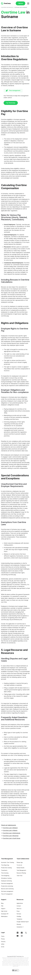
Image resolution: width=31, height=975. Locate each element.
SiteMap (19, 916)
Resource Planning (21, 873)
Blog (2, 903)
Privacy (3, 939)
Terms (2, 936)
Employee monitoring (6, 881)
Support (3, 908)
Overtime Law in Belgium (10, 828)
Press (18, 911)
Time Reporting (5, 865)
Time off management (7, 894)
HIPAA (2, 944)
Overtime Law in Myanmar (11, 835)
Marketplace (4, 916)
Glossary (19, 924)
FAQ (2, 906)
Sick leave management (7, 891)
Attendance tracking (6, 878)
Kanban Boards (20, 867)
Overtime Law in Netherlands (11, 833)
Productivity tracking (6, 867)
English (16, 970)
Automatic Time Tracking (7, 862)
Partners (19, 914)
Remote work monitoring (7, 888)
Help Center (4, 911)
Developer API (4, 914)
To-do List (19, 865)
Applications (20, 903)
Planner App (20, 862)
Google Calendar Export (23, 921)
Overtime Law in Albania (10, 830)
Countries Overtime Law (7, 7)
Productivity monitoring (7, 886)
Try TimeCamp (10, 103)
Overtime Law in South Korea (11, 838)
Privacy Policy (16, 965)
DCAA (2, 946)
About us (19, 908)
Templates (19, 919)
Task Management (21, 870)
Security (3, 941)
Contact (19, 906)
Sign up (20, 3)
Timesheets (4, 870)
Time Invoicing (4, 873)
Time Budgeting (5, 875)
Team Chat (19, 875)
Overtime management (7, 883)
